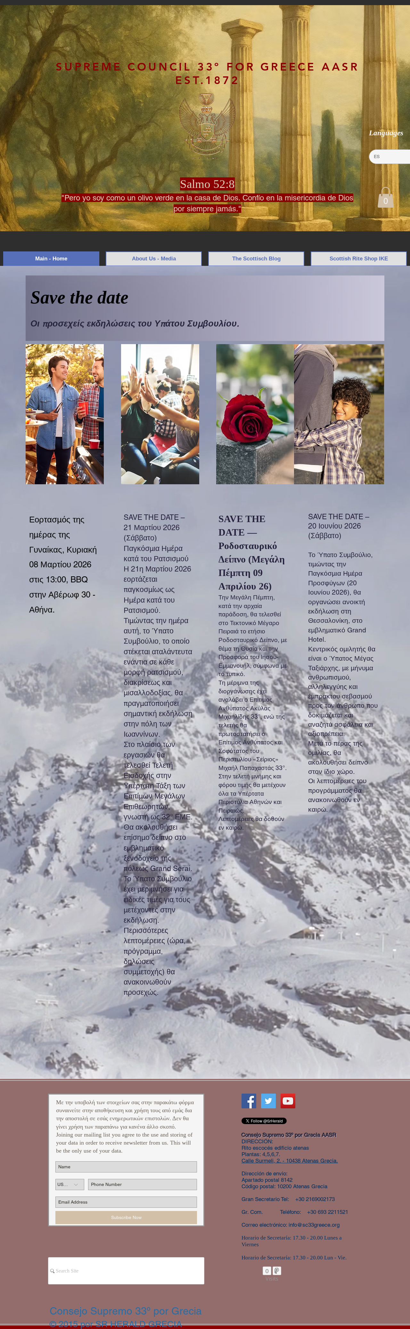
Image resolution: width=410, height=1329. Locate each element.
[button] (385, 197)
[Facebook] (249, 1101)
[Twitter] (268, 1101)
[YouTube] (288, 1101)
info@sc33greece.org (314, 1225)
